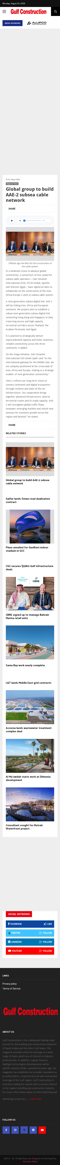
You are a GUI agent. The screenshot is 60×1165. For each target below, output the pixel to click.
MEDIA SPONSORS (12, 23)
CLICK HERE (35, 1099)
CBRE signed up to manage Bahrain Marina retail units (27, 616)
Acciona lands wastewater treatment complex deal (29, 730)
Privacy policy (9, 983)
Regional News (12, 184)
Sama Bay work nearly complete (25, 665)
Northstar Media (30, 1161)
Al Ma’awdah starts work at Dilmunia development (28, 778)
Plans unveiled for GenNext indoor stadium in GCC (27, 549)
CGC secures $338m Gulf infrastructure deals (29, 568)
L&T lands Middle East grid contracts (28, 683)
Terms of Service (11, 988)
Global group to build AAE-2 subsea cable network (27, 482)
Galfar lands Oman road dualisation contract (28, 500)
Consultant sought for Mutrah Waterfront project (24, 827)
